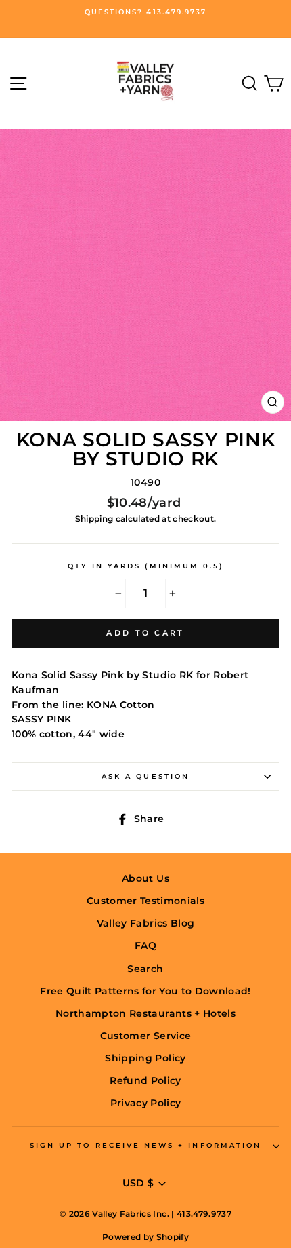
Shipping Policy (145, 1058)
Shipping (94, 519)
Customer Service (145, 1035)
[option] (145, 12)
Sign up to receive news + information (145, 1145)
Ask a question (145, 776)
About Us (145, 878)
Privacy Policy (145, 1102)
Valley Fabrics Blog (145, 923)
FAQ (145, 945)
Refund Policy (145, 1080)
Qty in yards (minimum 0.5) (146, 566)
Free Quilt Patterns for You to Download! (145, 991)
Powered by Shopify (145, 1237)
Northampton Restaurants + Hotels (145, 1013)
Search (145, 968)
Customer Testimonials (145, 900)
